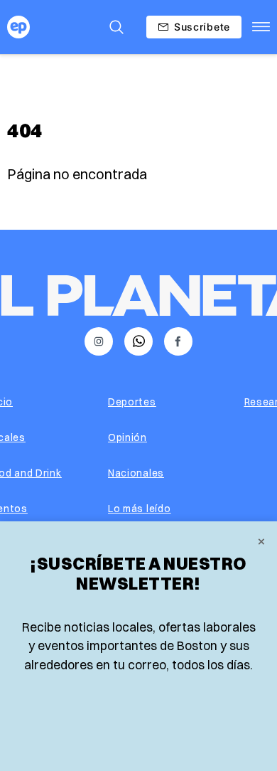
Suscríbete (202, 27)
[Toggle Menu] (261, 27)
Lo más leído (139, 508)
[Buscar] (116, 27)
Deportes (132, 401)
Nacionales (136, 473)
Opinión (127, 437)
